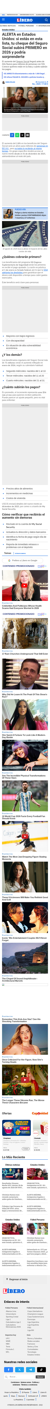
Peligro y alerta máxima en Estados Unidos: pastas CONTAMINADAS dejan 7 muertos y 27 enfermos (30, 215)
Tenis (8, 1346)
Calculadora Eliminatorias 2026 (13, 1326)
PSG (29, 1327)
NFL (7, 1352)
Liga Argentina (33, 1322)
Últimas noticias (8, 26)
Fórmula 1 (10, 1349)
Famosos (31, 1344)
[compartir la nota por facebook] (12, 135)
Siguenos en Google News (27, 135)
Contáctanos (15, 1382)
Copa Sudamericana (35, 1317)
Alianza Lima (11, 1311)
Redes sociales (33, 1341)
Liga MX (30, 1330)
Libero (35, 1392)
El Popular (25, 1392)
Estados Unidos (8, 30)
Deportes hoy (10, 1335)
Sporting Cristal (12, 1317)
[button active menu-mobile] (3, 20)
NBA (7, 1344)
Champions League (35, 1314)
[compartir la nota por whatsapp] (17, 135)
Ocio (29, 1335)
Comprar (25, 1148)
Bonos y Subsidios (34, 1338)
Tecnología (31, 1352)
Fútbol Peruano (26, 26)
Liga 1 (8, 1319)
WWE (8, 1341)
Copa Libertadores (34, 1311)
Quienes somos (26, 1382)
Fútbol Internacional (35, 1308)
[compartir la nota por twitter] (22, 135)
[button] (46, 20)
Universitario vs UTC (27, 14)
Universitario (11, 1314)
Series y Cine (32, 1346)
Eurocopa (31, 1319)
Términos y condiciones (29, 1385)
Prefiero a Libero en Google (24, 560)
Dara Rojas (10, 82)
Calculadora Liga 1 (13, 1322)
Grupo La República (11, 1392)
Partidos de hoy (12, 14)
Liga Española (33, 1325)
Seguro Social (22, 61)
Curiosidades (32, 1349)
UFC (8, 1338)
